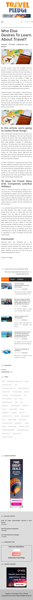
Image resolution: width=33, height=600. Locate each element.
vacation (4, 426)
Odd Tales (4, 409)
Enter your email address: (16, 552)
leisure (21, 402)
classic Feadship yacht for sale (8, 388)
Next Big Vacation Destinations (10, 528)
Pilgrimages (14, 412)
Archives (3, 369)
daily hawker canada (17, 391)
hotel (16, 402)
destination (26, 391)
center (15, 384)
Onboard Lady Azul (13, 409)
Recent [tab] (12, 279)
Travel (10, 257)
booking (26, 381)
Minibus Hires (5, 405)
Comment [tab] (20, 279)
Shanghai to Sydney (12, 419)
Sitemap (25, 593)
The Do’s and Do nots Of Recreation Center (16, 269)
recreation (17, 416)
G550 (25, 395)
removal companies (26, 416)
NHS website (25, 405)
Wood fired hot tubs (17, 433)
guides (21, 398)
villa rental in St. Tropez (24, 426)
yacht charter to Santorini (7, 437)
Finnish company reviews (16, 395)
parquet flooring (5, 412)
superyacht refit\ (18, 423)
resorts (3, 419)
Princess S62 (22, 412)
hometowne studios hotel (7, 402)
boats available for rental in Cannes (14, 381)
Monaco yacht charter (15, 405)
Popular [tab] (5, 279)
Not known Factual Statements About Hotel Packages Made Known (17, 273)
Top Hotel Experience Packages (10, 535)
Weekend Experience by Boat (23, 430)
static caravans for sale (7, 423)
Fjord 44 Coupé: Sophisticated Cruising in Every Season (21, 285)
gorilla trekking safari (7, 398)
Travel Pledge (20, 558)
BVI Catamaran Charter (7, 384)
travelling (26, 423)
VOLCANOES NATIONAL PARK (8, 430)
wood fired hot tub (6, 433)
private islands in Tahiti (7, 416)
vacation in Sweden (12, 426)
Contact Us (8, 593)
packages (22, 409)
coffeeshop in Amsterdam (23, 388)
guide (15, 398)
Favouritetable (5, 395)
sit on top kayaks (22, 419)
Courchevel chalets (6, 391)
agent (3, 381)
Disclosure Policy (17, 593)
